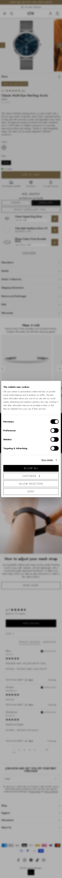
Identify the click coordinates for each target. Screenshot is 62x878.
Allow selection (31, 483)
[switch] (54, 430)
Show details (47, 460)
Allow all (31, 468)
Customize (29, 476)
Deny (31, 491)
